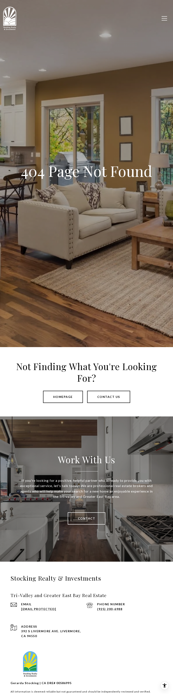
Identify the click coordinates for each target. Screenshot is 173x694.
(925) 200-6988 (109, 609)
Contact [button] (86, 518)
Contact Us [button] (108, 397)
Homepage (63, 397)
